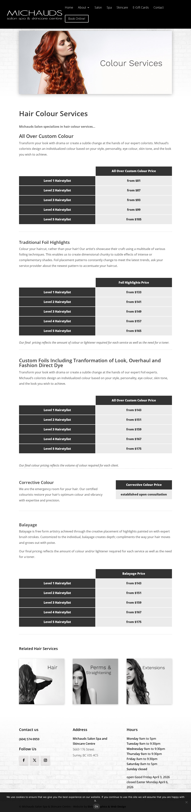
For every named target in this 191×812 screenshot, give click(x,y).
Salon (98, 7)
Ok (96, 806)
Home (69, 7)
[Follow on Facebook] (23, 760)
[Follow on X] (34, 760)
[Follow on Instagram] (45, 760)
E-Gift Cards (141, 7)
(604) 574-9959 (29, 739)
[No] (186, 802)
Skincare (122, 7)
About (82, 7)
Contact (159, 7)
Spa (109, 7)
